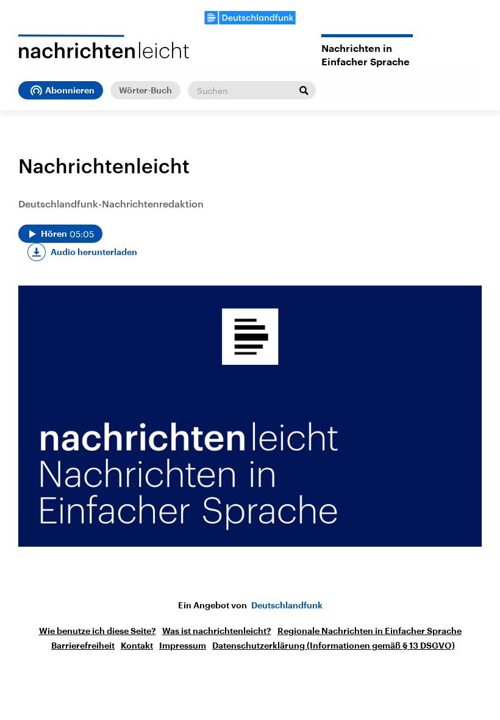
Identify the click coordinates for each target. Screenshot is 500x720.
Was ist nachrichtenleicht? (216, 631)
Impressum (182, 645)
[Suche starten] (304, 90)
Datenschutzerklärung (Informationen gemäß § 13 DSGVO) (333, 645)
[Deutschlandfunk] (250, 17)
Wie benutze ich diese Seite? (97, 631)
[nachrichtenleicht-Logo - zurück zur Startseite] (103, 46)
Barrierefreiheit (83, 645)
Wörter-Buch (145, 90)
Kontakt (137, 645)
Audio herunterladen (94, 252)
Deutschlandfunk (287, 605)
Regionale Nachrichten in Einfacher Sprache (369, 631)
